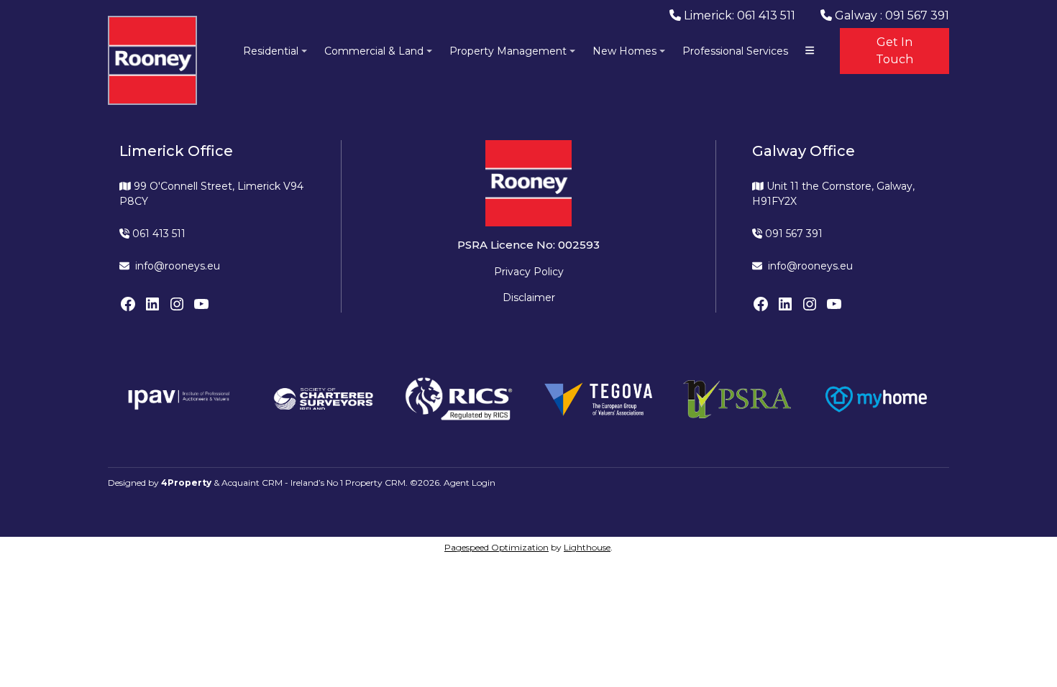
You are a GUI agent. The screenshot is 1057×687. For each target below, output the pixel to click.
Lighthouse (587, 547)
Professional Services (735, 51)
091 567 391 (792, 233)
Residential (270, 51)
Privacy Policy (529, 271)
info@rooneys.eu (177, 265)
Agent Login (469, 482)
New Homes (624, 51)
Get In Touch (894, 50)
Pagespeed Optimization (496, 547)
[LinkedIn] (152, 304)
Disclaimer (529, 297)
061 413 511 (157, 233)
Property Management (508, 51)
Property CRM (375, 482)
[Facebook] (128, 304)
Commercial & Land (374, 51)
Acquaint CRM (252, 482)
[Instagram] (177, 304)
